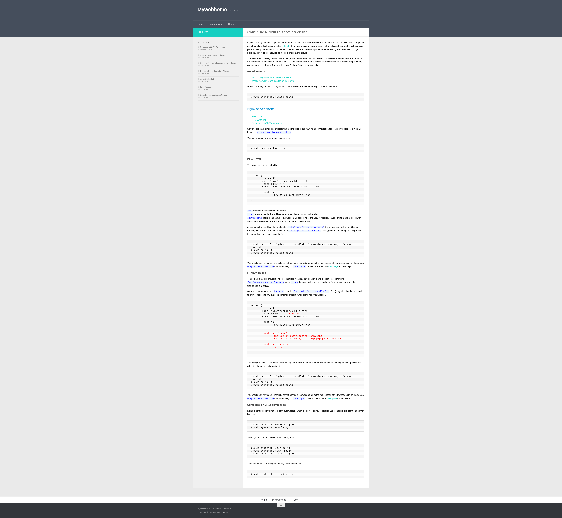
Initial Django (205, 87)
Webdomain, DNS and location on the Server (273, 81)
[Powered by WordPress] (207, 512)
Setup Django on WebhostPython (213, 95)
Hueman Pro (224, 512)
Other (231, 24)
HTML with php (259, 120)
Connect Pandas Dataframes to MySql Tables (218, 63)
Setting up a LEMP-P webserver (213, 47)
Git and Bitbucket (207, 79)
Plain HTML (257, 116)
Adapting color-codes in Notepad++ (214, 55)
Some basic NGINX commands (267, 123)
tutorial (285, 46)
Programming (215, 24)
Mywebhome (212, 9)
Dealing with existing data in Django (214, 71)
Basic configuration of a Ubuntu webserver (272, 77)
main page (333, 266)
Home (200, 24)
